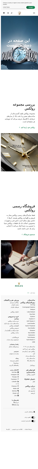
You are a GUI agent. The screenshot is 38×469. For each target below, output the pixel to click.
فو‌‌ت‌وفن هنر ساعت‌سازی (29, 371)
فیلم (33, 381)
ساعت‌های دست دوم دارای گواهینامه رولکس (10, 324)
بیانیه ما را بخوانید (13, 353)
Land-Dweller (30, 323)
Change (30, 7)
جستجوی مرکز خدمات (12, 339)
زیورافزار (31, 365)
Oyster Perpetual (29, 325)
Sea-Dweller (30, 328)
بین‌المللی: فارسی (28, 411)
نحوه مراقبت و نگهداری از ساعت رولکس (11, 331)
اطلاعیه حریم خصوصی (16, 429)
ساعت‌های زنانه (30, 358)
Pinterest (13, 386)
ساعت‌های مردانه (29, 356)
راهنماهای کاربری (13, 365)
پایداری (32, 388)
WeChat (13, 391)
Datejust (31, 309)
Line (14, 395)
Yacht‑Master (30, 337)
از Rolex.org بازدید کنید (18, 451)
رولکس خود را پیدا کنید (27, 127)
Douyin (14, 393)
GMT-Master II (30, 321)
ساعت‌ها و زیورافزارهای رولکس (26, 301)
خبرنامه (16, 402)
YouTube (13, 372)
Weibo (14, 388)
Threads (13, 377)
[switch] (27, 417)
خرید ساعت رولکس (12, 321)
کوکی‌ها (7, 429)
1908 (32, 342)
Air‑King (31, 305)
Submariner (30, 335)
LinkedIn (13, 381)
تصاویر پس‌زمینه (13, 360)
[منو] (33, 13)
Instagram (13, 374)
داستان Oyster (29, 379)
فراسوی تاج (31, 391)
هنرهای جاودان (14, 307)
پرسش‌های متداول (13, 346)
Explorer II (31, 319)
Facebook (13, 379)
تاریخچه (32, 393)
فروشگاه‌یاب (14, 337)
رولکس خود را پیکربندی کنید (27, 352)
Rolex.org (15, 405)
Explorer (31, 316)
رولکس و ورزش (13, 302)
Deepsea (31, 330)
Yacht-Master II (29, 339)
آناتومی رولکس (30, 374)
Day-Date (31, 314)
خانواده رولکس (14, 312)
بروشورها (15, 363)
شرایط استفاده (27, 429)
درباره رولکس (29, 386)
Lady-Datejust (30, 312)
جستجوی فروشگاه (28, 234)
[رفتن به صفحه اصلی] (18, 13)
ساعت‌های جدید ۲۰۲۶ (28, 346)
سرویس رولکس (13, 328)
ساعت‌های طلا (30, 360)
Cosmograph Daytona (27, 307)
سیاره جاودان (14, 305)
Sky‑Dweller (30, 332)
